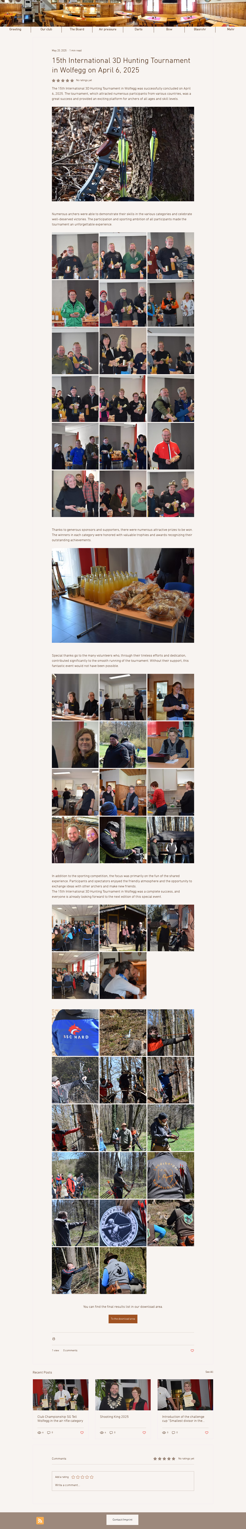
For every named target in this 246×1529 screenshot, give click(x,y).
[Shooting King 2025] (123, 1394)
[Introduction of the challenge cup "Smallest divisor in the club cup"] (185, 1394)
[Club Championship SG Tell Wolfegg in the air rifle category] (60, 1394)
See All (209, 1372)
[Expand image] (75, 255)
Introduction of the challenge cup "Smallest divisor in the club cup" (183, 1419)
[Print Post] (54, 1339)
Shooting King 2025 (114, 1417)
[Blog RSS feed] (40, 1521)
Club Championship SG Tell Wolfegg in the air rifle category (60, 1419)
